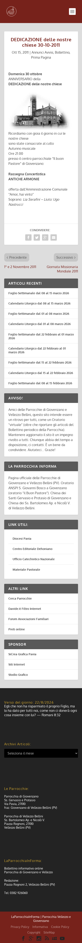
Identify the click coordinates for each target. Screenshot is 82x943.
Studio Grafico (18, 674)
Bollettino (62, 52)
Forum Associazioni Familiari (28, 619)
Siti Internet (16, 664)
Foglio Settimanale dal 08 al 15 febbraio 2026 (40, 383)
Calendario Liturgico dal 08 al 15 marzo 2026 (39, 303)
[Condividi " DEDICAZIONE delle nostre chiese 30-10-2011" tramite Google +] (45, 237)
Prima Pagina (41, 57)
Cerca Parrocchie (20, 598)
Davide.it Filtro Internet (24, 608)
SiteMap (49, 932)
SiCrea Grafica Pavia (22, 654)
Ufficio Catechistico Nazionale (34, 559)
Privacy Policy (20, 927)
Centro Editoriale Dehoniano (32, 549)
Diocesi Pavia (22, 538)
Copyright (33, 932)
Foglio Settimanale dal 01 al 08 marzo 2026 (38, 313)
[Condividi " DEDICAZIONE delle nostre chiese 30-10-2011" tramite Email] (53, 237)
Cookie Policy (60, 927)
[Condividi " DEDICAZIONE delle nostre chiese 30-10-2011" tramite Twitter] (37, 237)
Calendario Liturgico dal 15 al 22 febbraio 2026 (40, 373)
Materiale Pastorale (26, 569)
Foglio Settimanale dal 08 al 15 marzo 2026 (38, 293)
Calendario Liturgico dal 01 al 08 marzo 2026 (39, 324)
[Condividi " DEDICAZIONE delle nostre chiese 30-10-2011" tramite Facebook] (28, 237)
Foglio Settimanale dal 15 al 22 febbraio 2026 (39, 362)
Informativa (40, 927)
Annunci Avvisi (42, 52)
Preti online (16, 629)
